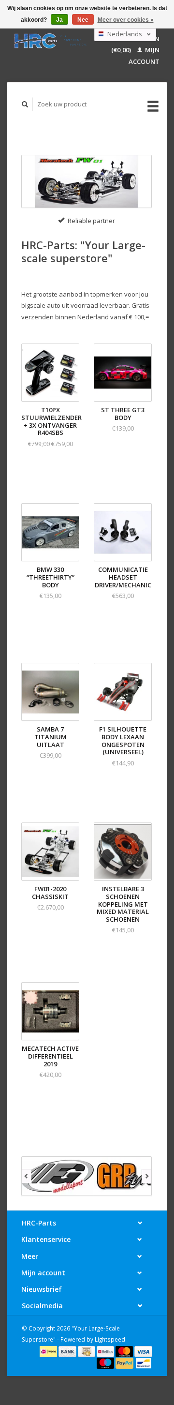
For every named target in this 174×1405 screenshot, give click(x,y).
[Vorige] (26, 1176)
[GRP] (130, 1176)
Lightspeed (110, 1339)
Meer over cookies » (126, 19)
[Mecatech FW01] (86, 181)
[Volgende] (147, 1176)
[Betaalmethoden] (49, 1350)
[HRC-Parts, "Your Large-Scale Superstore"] (50, 41)
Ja (59, 19)
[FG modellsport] (58, 1176)
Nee (82, 19)
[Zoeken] (25, 104)
